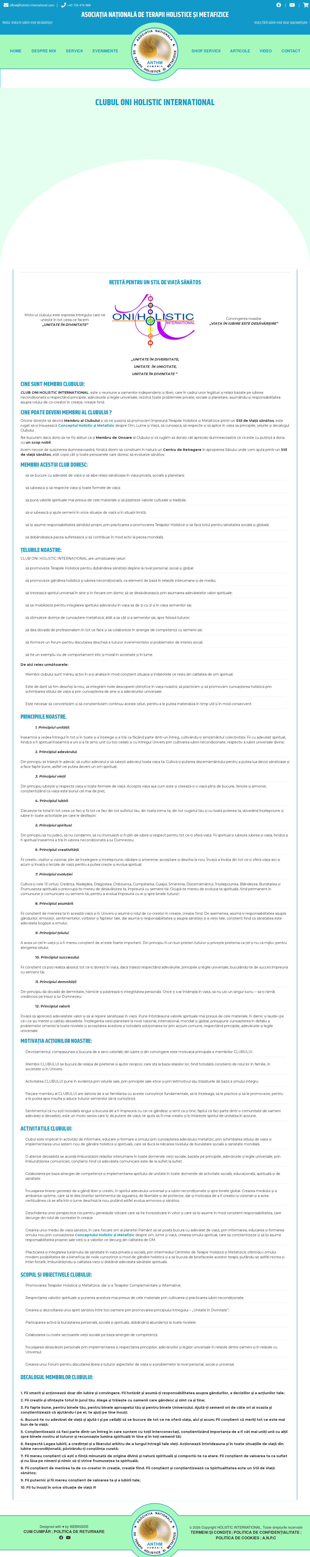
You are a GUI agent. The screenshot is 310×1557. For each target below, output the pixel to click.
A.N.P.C (269, 1538)
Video (266, 51)
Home (16, 51)
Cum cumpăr (37, 1531)
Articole (240, 51)
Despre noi (43, 51)
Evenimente (105, 51)
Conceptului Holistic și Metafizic (104, 1235)
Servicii (74, 51)
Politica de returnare (79, 1531)
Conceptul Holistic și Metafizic (86, 425)
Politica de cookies (237, 1538)
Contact (290, 51)
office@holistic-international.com (32, 5)
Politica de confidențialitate (267, 1532)
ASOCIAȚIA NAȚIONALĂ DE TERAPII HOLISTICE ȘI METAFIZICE (155, 15)
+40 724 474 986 (79, 5)
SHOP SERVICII (206, 51)
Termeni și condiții (211, 1532)
